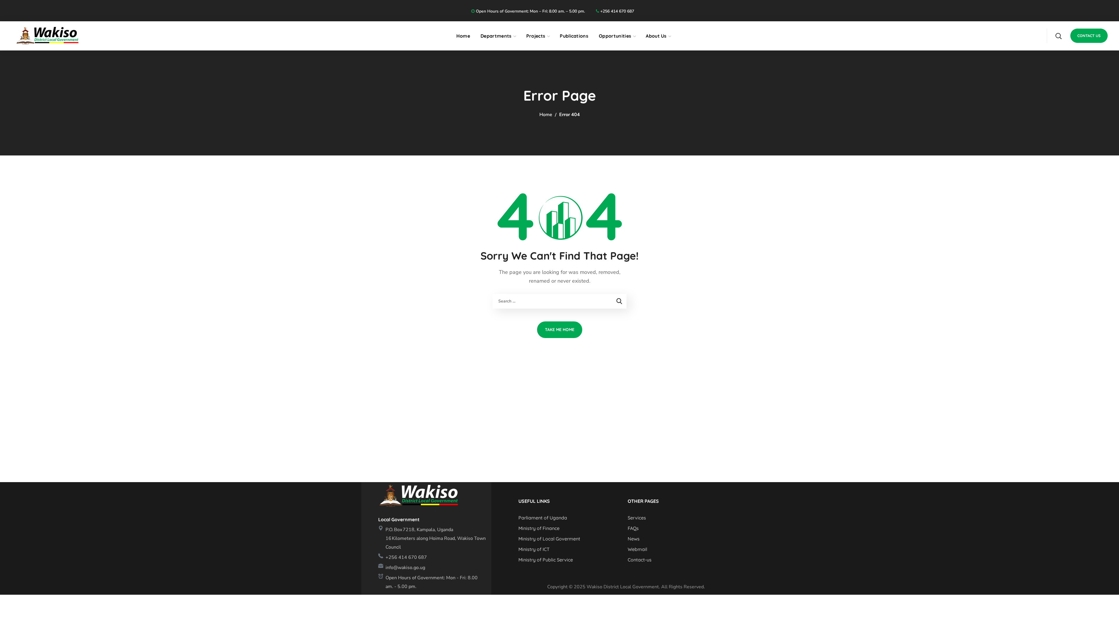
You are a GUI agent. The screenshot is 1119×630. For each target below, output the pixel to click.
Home (545, 114)
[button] (1058, 35)
